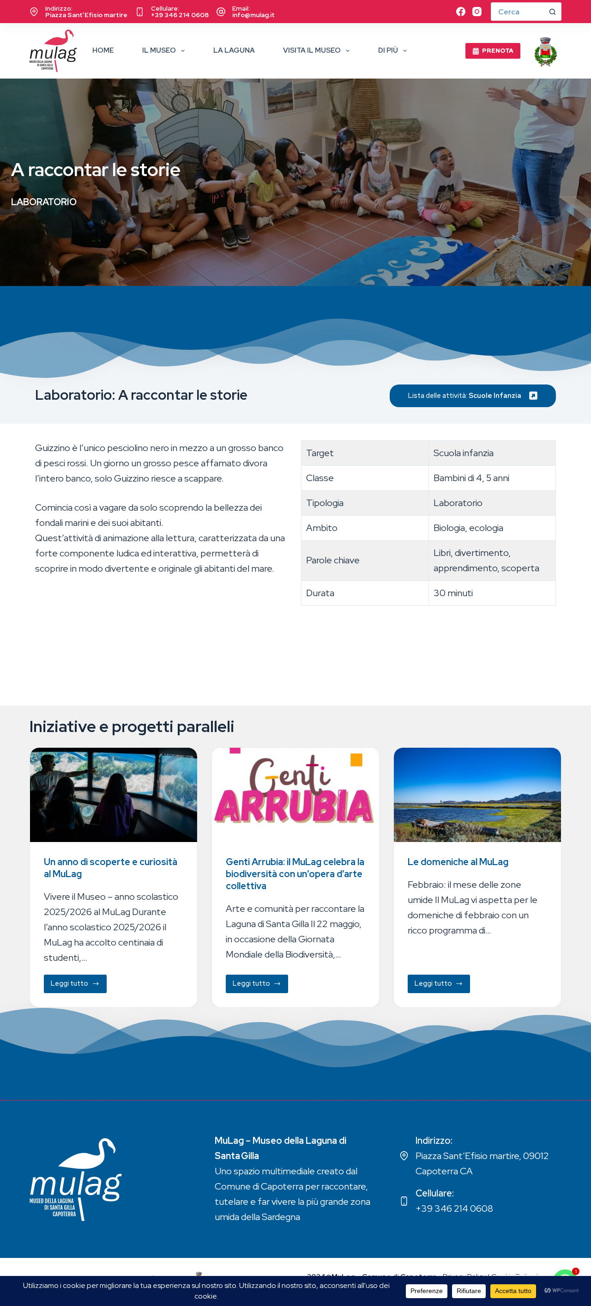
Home (103, 50)
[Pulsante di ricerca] (552, 11)
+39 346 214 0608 (180, 15)
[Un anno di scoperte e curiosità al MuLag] (113, 795)
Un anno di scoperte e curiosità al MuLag (110, 867)
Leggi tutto (78, 986)
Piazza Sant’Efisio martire (86, 15)
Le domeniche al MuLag (458, 861)
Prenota (497, 51)
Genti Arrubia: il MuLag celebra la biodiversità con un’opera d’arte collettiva (295, 873)
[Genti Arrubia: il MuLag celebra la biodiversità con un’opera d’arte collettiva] (295, 795)
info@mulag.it (253, 15)
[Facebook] (460, 11)
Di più (388, 50)
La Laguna (234, 50)
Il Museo (159, 50)
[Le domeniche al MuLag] (477, 795)
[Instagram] (477, 11)
